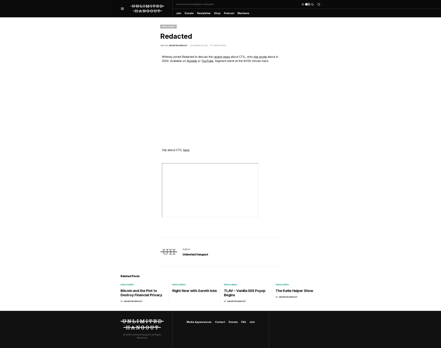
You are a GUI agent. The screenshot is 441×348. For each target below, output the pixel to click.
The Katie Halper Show (294, 291)
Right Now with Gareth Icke (194, 291)
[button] (122, 8)
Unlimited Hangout (195, 254)
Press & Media (168, 26)
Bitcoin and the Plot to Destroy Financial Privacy (141, 293)
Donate (233, 321)
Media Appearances (199, 321)
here (186, 150)
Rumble (192, 61)
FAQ (243, 321)
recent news (222, 56)
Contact (220, 321)
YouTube (207, 61)
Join (252, 321)
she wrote (260, 56)
